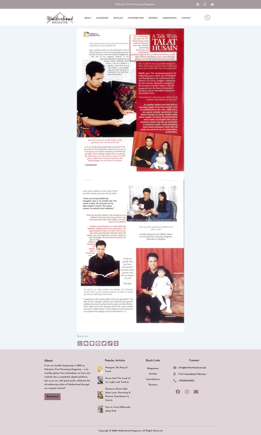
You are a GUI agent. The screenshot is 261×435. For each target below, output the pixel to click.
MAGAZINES (102, 18)
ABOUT (87, 18)
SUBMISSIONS (170, 18)
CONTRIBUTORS (136, 18)
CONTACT (186, 18)
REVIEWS (153, 18)
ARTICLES (118, 18)
